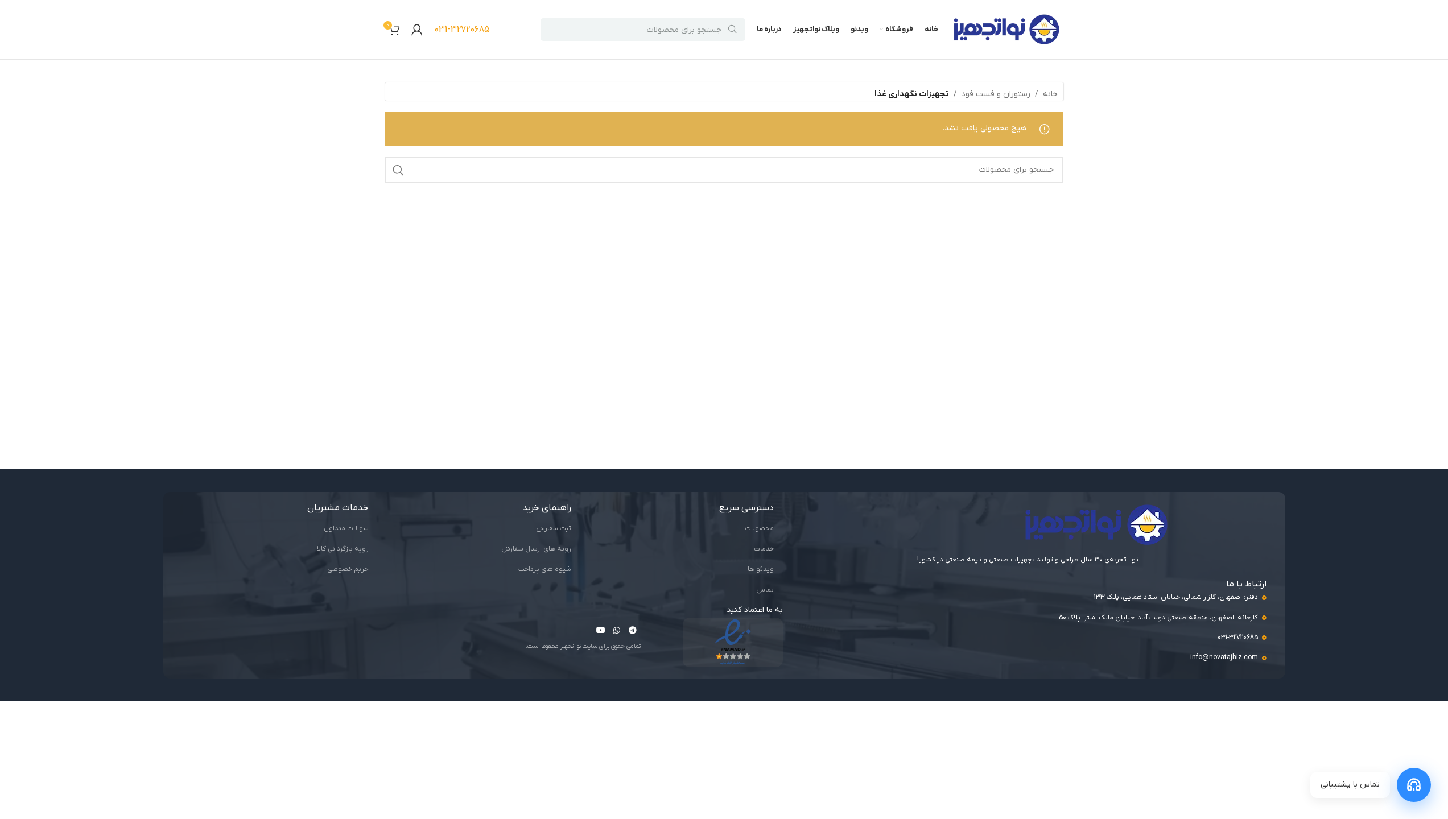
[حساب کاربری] (417, 29)
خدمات (764, 548)
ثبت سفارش (553, 528)
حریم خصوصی (348, 569)
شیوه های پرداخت (544, 569)
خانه (1050, 94)
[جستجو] (398, 170)
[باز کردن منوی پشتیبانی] (1414, 785)
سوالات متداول (346, 528)
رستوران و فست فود (996, 94)
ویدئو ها (761, 569)
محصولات (759, 528)
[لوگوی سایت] (1006, 29)
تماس (765, 589)
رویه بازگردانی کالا (343, 548)
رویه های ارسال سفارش (536, 548)
